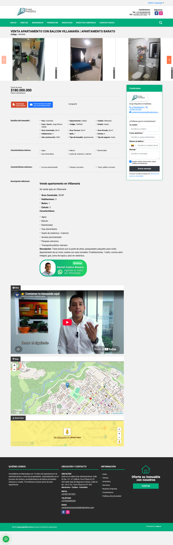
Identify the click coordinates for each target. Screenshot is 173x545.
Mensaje (132, 149)
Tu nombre (133, 125)
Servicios (67, 23)
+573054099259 (143, 12)
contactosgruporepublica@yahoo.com (146, 112)
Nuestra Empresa (86, 23)
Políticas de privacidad (111, 496)
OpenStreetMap (118, 413)
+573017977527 (140, 14)
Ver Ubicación (60, 437)
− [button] (14, 369)
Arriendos (38, 23)
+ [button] (14, 365)
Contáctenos (107, 23)
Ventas (24, 23)
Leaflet (103, 413)
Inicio (13, 23)
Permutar (52, 23)
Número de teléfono (136, 141)
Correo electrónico (136, 133)
